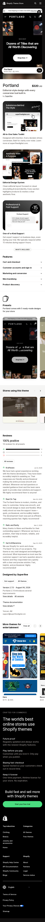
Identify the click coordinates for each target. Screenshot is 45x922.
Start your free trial (22, 804)
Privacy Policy (8, 900)
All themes (22, 581)
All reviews (8, 461)
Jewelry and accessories (7, 842)
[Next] (40, 391)
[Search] (35, 3)
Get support (9, 581)
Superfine (8, 96)
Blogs (5, 875)
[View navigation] (40, 3)
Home (5, 847)
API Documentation (10, 867)
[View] (20, 410)
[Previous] (35, 391)
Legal (25, 871)
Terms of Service (9, 894)
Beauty (5, 837)
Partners (26, 867)
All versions (19, 596)
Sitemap (6, 911)
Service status (29, 875)
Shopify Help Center (11, 862)
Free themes (28, 837)
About (25, 862)
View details (8, 596)
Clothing (6, 832)
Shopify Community (10, 871)
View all (26, 626)
